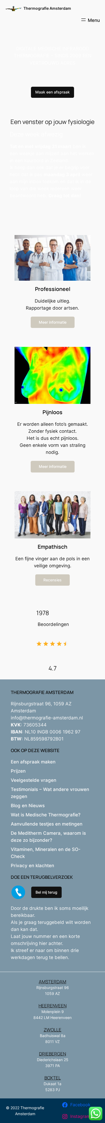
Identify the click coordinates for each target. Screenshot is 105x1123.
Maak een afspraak (52, 92)
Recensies (52, 580)
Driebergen (52, 1054)
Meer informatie (52, 322)
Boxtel (52, 1078)
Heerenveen (52, 1006)
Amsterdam (52, 981)
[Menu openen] (90, 19)
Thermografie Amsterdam (47, 8)
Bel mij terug (46, 892)
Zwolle (52, 1030)
